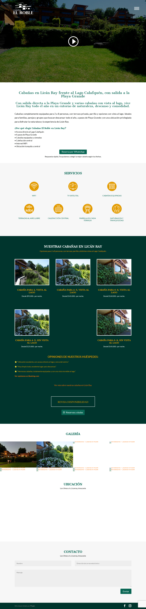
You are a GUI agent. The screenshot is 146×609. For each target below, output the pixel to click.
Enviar (126, 591)
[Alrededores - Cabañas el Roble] (85, 441)
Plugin (32, 606)
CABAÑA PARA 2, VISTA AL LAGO (32, 291)
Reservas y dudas (74, 412)
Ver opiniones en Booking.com (27, 376)
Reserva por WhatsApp (73, 151)
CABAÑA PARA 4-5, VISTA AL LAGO (73, 291)
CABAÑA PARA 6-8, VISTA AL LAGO (114, 291)
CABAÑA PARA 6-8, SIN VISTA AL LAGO (114, 341)
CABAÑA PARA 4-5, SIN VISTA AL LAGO (31, 341)
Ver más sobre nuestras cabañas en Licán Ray (73, 385)
